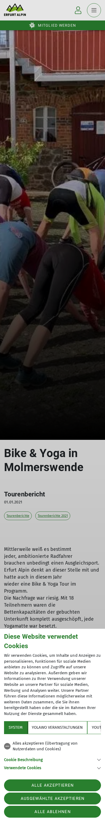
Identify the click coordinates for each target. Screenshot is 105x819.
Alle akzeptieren (53, 785)
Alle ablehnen (52, 811)
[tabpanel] (52, 754)
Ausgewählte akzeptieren (53, 798)
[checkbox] (52, 746)
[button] (52, 759)
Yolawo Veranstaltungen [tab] (57, 727)
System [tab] (16, 727)
